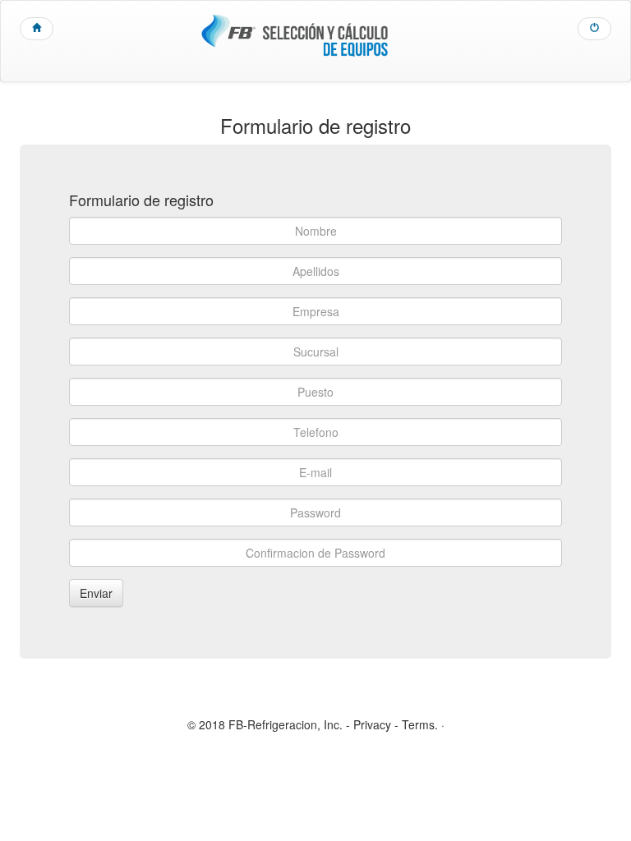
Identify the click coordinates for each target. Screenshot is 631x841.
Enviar (96, 593)
